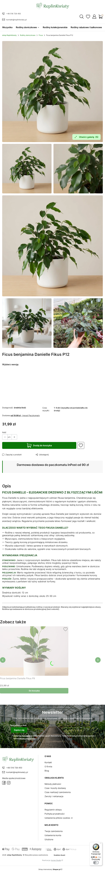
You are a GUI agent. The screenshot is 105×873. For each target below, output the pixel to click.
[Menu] (100, 843)
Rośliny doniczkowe (27, 35)
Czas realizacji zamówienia (58, 792)
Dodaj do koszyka (42, 445)
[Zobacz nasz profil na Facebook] (4, 782)
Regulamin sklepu (53, 809)
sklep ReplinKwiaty (9, 35)
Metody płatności (53, 784)
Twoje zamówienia (53, 831)
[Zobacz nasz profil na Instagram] (8, 782)
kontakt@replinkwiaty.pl (16, 20)
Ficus (41, 35)
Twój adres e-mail (18, 725)
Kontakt (48, 762)
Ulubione (49, 839)
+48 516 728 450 (13, 13)
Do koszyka (34, 690)
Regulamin (26, 736)
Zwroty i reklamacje (54, 796)
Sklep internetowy (49, 869)
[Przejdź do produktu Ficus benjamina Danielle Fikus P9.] (34, 651)
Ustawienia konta (53, 835)
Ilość (4, 432)
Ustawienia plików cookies (58, 818)
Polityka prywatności (55, 813)
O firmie (48, 766)
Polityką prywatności (26, 739)
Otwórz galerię (88, 137)
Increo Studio (56, 860)
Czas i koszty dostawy (55, 788)
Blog (47, 770)
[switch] (96, 862)
